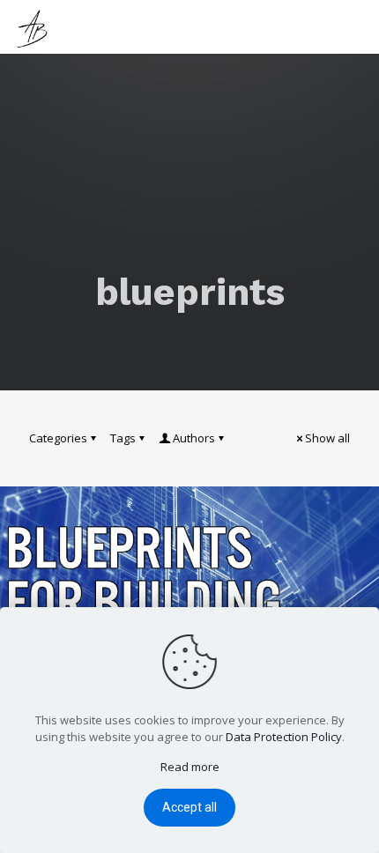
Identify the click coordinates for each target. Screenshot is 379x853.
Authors (194, 438)
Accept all (189, 807)
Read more (189, 767)
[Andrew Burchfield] (35, 26)
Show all (327, 438)
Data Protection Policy (284, 737)
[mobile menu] (355, 26)
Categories (58, 438)
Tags (123, 438)
